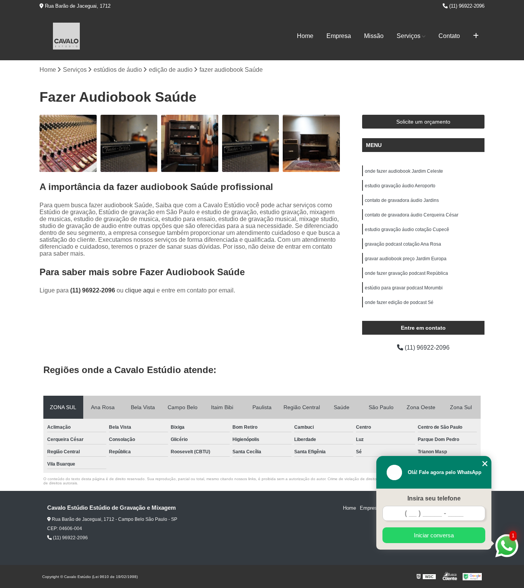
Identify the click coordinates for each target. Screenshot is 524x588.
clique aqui (140, 290)
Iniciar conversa (434, 535)
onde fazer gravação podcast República (406, 273)
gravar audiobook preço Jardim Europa (406, 258)
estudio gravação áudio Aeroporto (400, 185)
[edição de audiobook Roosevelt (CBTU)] (250, 143)
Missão (374, 36)
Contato (449, 36)
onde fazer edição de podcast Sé (399, 302)
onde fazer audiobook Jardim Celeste (404, 171)
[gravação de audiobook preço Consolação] (311, 143)
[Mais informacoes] (475, 36)
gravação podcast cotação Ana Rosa (403, 244)
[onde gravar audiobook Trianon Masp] (68, 143)
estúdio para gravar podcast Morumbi (404, 288)
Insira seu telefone (434, 498)
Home (305, 36)
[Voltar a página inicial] (66, 36)
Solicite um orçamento (423, 122)
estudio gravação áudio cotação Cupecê (407, 229)
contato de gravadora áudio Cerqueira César (411, 215)
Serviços (408, 36)
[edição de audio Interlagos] (189, 143)
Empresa (338, 36)
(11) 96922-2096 (466, 6)
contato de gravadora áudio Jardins (402, 200)
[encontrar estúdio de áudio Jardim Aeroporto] (129, 143)
